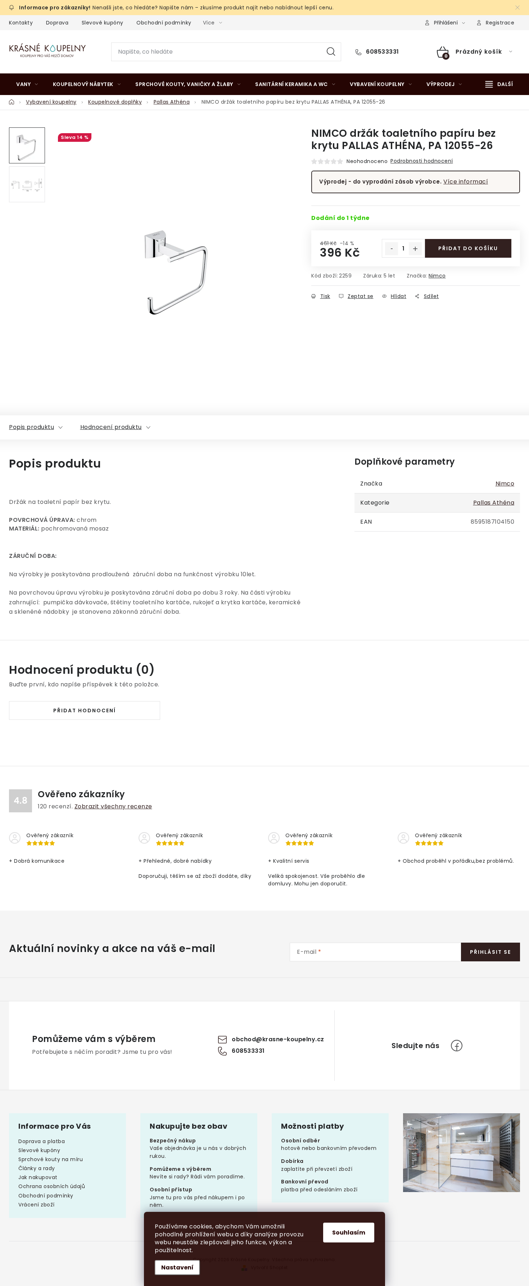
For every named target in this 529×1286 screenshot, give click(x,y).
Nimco (437, 275)
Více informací (465, 181)
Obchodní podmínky (163, 22)
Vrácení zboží (36, 1204)
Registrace (500, 22)
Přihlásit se (490, 952)
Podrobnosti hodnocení (421, 160)
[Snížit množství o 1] (391, 248)
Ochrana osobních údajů (51, 1186)
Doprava (57, 22)
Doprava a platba (41, 1141)
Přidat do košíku (468, 248)
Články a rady (36, 1168)
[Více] (499, 84)
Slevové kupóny (102, 22)
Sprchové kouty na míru (50, 1159)
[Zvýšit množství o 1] (415, 248)
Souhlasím (348, 1232)
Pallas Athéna (494, 502)
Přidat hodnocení (84, 710)
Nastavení (177, 1267)
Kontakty (21, 22)
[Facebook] (456, 1045)
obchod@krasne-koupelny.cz (278, 1039)
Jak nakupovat (38, 1177)
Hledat (331, 51)
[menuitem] (27, 84)
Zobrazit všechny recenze (113, 806)
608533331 (382, 51)
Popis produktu (31, 427)
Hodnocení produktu (111, 427)
